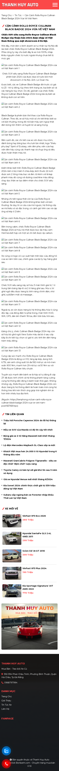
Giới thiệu (6, 700)
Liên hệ (5, 709)
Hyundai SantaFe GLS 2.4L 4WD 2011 (36, 535)
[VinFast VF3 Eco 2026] (11, 520)
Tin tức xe (6, 705)
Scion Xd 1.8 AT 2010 (33, 551)
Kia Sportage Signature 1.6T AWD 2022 (37, 587)
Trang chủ (6, 696)
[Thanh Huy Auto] (24, 4)
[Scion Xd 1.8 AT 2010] (11, 555)
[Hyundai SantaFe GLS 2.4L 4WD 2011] (11, 538)
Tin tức (18, 15)
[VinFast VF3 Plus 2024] (11, 573)
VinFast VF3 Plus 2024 (34, 568)
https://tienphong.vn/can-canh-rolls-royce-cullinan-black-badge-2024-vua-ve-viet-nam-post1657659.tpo (26, 402)
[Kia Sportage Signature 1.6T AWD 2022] (11, 590)
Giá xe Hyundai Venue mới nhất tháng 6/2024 (28, 479)
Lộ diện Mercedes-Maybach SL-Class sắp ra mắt (29, 445)
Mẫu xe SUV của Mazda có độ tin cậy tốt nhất (28, 429)
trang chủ (6, 15)
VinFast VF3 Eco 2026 (34, 516)
